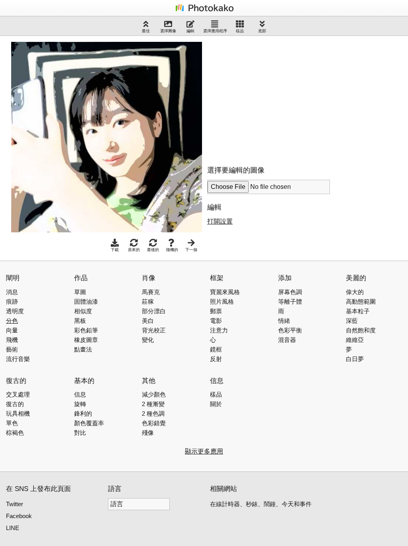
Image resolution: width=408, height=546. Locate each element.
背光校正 (154, 330)
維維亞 (355, 339)
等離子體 (290, 301)
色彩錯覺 (154, 423)
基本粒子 (358, 311)
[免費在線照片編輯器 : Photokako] (204, 11)
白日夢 (355, 358)
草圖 (80, 292)
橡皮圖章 (86, 339)
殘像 (148, 432)
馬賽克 (151, 292)
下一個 (191, 249)
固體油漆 (86, 301)
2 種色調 (153, 413)
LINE (12, 527)
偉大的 (355, 292)
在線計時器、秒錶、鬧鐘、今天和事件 (261, 504)
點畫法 (83, 349)
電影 (216, 320)
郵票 (216, 311)
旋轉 (80, 404)
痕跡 (12, 301)
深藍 (352, 320)
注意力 (219, 330)
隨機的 (172, 249)
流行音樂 (18, 358)
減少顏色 (154, 394)
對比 (80, 432)
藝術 (12, 349)
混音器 (287, 339)
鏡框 (216, 349)
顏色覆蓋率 (89, 423)
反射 (216, 358)
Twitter (14, 504)
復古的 (15, 404)
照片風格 (222, 301)
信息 (80, 394)
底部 (262, 31)
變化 (148, 339)
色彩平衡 (290, 330)
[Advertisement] (274, 97)
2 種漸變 (153, 404)
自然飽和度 (361, 330)
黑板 (80, 320)
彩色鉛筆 (86, 330)
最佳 (146, 31)
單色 (12, 423)
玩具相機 (18, 413)
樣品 (240, 31)
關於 (216, 404)
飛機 (12, 339)
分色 (12, 320)
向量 (12, 330)
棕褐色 (15, 432)
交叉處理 (18, 394)
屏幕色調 (290, 292)
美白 (148, 320)
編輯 (190, 31)
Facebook (19, 516)
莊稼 (148, 301)
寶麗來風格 (225, 292)
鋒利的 (83, 413)
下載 (115, 249)
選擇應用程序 (215, 31)
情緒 (284, 320)
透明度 (15, 311)
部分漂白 (154, 311)
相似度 (83, 311)
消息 (12, 292)
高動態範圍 (361, 301)
